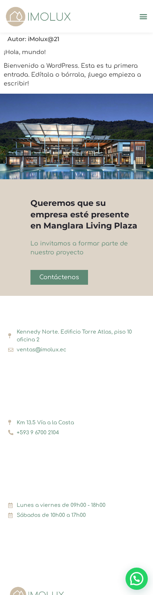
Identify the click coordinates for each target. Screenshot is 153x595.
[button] (143, 16)
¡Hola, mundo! (25, 52)
